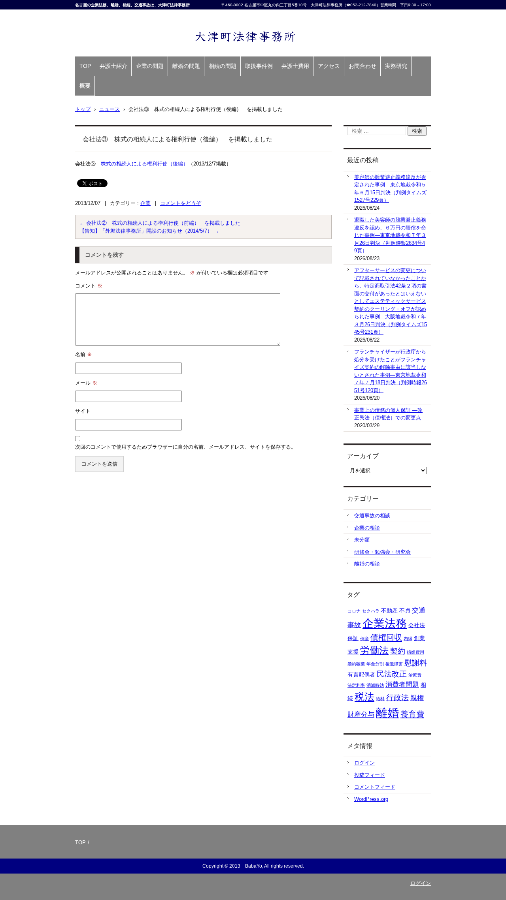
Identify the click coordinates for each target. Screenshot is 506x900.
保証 (353, 638)
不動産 (389, 610)
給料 (380, 698)
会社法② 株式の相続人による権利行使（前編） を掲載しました (159, 223)
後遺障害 (394, 663)
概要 (85, 86)
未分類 (362, 540)
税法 (364, 696)
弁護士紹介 (113, 66)
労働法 (374, 650)
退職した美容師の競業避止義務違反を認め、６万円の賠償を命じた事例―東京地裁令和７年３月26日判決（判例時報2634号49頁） (390, 235)
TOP (85, 66)
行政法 (397, 697)
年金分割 (375, 663)
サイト (83, 411)
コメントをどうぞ (180, 203)
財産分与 (360, 714)
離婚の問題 (186, 66)
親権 (417, 698)
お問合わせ (362, 66)
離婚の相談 (367, 564)
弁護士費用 (295, 66)
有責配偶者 (361, 674)
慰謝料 (415, 663)
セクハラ (371, 611)
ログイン (364, 763)
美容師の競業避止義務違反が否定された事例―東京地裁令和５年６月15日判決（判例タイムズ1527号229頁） (390, 188)
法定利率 (356, 685)
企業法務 (385, 623)
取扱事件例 (259, 66)
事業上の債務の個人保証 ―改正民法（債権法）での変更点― (390, 414)
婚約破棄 (356, 663)
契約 (397, 651)
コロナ (354, 611)
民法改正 (392, 674)
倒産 (364, 638)
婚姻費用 (415, 652)
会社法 (416, 625)
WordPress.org (371, 799)
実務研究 (396, 66)
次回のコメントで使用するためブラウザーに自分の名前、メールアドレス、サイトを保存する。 (185, 447)
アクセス (329, 66)
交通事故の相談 (372, 516)
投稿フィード (369, 775)
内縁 (408, 638)
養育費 (412, 714)
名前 (83, 354)
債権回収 (386, 637)
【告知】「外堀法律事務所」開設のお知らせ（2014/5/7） (149, 231)
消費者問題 (402, 684)
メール (86, 383)
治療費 (414, 675)
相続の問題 (222, 66)
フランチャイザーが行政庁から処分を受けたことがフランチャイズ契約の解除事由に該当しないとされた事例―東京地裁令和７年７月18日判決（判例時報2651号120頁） (390, 371)
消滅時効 (375, 685)
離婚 (387, 712)
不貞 (404, 610)
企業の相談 (367, 528)
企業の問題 (150, 66)
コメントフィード (374, 787)
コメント (88, 286)
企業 (145, 203)
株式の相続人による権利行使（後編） (144, 164)
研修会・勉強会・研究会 (382, 552)
